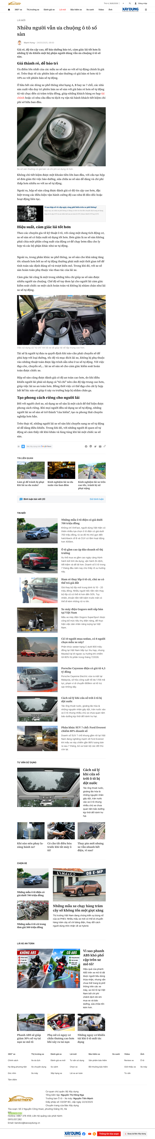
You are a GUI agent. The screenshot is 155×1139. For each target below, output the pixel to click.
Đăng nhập (142, 3)
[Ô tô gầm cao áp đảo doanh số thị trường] (37, 560)
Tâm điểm (12, 1079)
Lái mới (62, 9)
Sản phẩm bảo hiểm (98, 1060)
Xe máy (34, 1073)
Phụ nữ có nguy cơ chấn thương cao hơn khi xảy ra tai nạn (60, 1038)
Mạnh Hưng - (30, 42)
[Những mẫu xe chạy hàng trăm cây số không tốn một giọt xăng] (79, 884)
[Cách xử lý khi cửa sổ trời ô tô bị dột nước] (37, 709)
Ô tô (142, 1060)
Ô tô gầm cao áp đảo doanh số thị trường (82, 551)
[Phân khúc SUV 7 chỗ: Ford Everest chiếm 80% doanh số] (37, 738)
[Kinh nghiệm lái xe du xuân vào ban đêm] (61, 470)
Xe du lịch (35, 1060)
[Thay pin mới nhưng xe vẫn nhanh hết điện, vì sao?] (91, 830)
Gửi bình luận (97, 499)
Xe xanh (90, 9)
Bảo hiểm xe (76, 9)
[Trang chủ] (9, 10)
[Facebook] (84, 1134)
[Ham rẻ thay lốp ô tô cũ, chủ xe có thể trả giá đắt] (37, 590)
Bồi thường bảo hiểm (98, 1067)
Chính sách (13, 1060)
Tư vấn (127, 1073)
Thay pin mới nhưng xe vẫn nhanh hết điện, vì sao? (91, 847)
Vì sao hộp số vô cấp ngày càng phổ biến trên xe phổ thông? (70, 207)
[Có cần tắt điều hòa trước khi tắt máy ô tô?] (61, 830)
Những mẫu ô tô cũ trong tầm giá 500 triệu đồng (31, 925)
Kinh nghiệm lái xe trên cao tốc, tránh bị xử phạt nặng (91, 485)
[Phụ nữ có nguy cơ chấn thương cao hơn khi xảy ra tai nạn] (61, 1022)
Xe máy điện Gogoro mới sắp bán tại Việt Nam (82, 611)
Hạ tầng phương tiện (17, 1067)
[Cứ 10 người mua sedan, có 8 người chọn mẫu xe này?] (37, 649)
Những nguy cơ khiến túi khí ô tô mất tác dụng (91, 1038)
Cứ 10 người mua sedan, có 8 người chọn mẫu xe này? (83, 640)
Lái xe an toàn (25, 943)
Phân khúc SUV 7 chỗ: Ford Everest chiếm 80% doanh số (83, 729)
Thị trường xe (33, 9)
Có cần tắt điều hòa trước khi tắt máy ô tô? (59, 847)
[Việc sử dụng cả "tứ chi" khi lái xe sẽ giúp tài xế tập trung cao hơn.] (61, 320)
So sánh (54, 1067)
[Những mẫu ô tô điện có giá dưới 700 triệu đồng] (37, 530)
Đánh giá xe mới (58, 1060)
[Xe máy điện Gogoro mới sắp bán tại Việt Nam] (37, 620)
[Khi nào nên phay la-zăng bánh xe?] (31, 830)
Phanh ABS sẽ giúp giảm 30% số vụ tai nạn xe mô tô (29, 1038)
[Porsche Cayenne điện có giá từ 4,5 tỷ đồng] (37, 679)
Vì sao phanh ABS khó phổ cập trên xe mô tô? (93, 957)
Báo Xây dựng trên (33, 446)
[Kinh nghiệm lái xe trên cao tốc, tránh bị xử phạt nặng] (92, 470)
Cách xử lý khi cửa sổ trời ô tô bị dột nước (81, 699)
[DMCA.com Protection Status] (15, 1113)
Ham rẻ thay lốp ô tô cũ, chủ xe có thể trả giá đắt (82, 581)
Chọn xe (22, 863)
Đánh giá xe (49, 9)
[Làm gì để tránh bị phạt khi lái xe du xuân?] (31, 470)
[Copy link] (105, 446)
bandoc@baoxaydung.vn (27, 1123)
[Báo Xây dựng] (130, 9)
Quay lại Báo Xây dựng (137, 1134)
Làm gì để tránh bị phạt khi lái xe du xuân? (30, 483)
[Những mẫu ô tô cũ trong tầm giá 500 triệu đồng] (33, 910)
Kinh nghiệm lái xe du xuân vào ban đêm (60, 483)
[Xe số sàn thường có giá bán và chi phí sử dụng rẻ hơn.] (61, 136)
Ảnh (110, 9)
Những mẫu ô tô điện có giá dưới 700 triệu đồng (81, 521)
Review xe (129, 1060)
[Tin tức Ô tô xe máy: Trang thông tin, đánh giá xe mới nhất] (14, 3)
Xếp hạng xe (56, 1073)
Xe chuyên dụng (38, 1067)
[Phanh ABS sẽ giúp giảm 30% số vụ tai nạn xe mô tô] (31, 1022)
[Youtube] (90, 1134)
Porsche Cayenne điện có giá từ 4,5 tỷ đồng (83, 670)
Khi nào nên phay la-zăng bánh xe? (30, 845)
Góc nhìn (12, 1073)
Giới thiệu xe (130, 1067)
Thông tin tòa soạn (109, 1134)
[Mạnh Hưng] (19, 42)
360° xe (18, 9)
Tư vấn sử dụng (26, 762)
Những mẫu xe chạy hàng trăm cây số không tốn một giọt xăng (78, 908)
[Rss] (94, 1134)
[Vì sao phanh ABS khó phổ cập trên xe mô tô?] (48, 968)
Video (101, 9)
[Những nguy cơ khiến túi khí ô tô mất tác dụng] (91, 1022)
